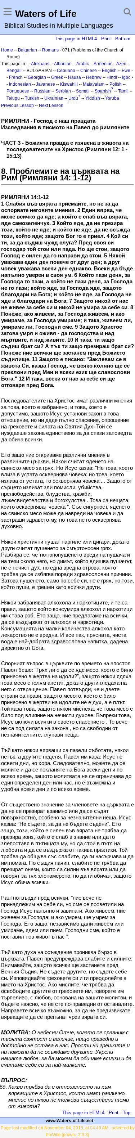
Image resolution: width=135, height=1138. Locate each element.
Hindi (112, 77)
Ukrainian (53, 98)
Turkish (32, 98)
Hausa (74, 77)
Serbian (63, 91)
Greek (57, 77)
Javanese (45, 84)
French (16, 77)
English (109, 70)
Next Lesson (51, 105)
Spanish (103, 91)
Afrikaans (40, 63)
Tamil (123, 91)
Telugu (13, 98)
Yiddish (92, 98)
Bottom (122, 38)
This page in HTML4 (76, 38)
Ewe (126, 70)
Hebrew (94, 77)
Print (106, 38)
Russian (42, 91)
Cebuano (66, 70)
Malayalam (93, 84)
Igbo (126, 77)
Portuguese (17, 91)
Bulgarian (27, 50)
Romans (50, 50)
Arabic (82, 63)
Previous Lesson (17, 105)
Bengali (14, 70)
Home (7, 50)
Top (126, 1112)
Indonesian (20, 84)
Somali (83, 91)
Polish (115, 84)
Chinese (88, 70)
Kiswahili (69, 84)
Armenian (103, 63)
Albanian (63, 63)
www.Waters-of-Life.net (69, 1120)
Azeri (121, 63)
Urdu (73, 98)
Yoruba (112, 98)
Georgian (37, 77)
